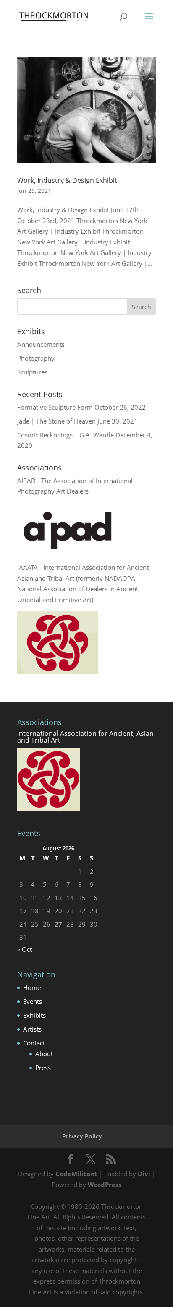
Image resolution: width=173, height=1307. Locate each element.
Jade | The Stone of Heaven (56, 421)
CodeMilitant (76, 1173)
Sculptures (32, 372)
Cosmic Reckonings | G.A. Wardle (65, 435)
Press (43, 1067)
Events (32, 1001)
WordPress (104, 1184)
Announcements (41, 344)
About (44, 1054)
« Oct (24, 949)
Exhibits (34, 1015)
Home (32, 987)
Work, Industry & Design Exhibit (67, 180)
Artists (32, 1029)
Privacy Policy (82, 1136)
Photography (36, 358)
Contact (34, 1043)
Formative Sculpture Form (55, 407)
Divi (144, 1173)
